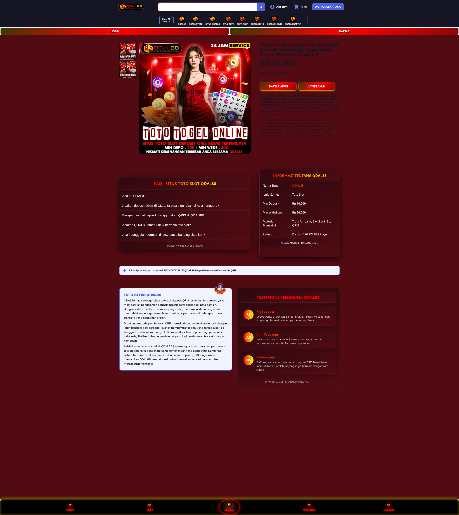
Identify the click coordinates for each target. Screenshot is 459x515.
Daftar (229, 510)
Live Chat (389, 509)
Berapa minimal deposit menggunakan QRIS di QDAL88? (163, 215)
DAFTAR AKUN (278, 86)
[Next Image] (248, 98)
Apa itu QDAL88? (134, 196)
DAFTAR (344, 31)
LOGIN (115, 31)
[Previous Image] (142, 98)
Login (150, 509)
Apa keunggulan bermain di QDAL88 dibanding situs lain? (163, 235)
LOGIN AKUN (316, 86)
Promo (70, 509)
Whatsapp (309, 509)
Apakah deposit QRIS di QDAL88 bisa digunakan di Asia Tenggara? (170, 205)
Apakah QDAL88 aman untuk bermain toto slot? (156, 225)
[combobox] (207, 7)
